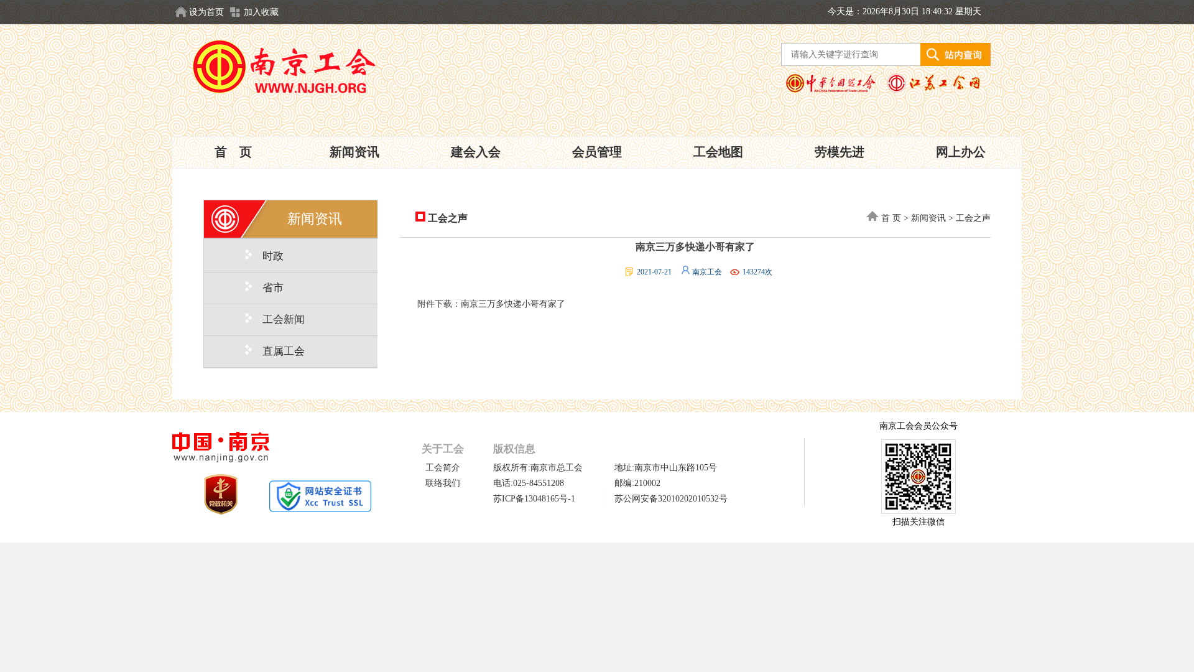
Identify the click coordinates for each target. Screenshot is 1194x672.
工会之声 (446, 218)
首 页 (233, 152)
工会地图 (718, 152)
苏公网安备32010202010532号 (671, 498)
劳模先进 (839, 152)
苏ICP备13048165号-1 (534, 498)
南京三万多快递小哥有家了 (513, 304)
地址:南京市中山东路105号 (665, 467)
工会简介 (442, 467)
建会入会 (476, 152)
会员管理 (597, 152)
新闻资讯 (354, 152)
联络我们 (442, 483)
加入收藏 (261, 12)
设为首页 (206, 12)
